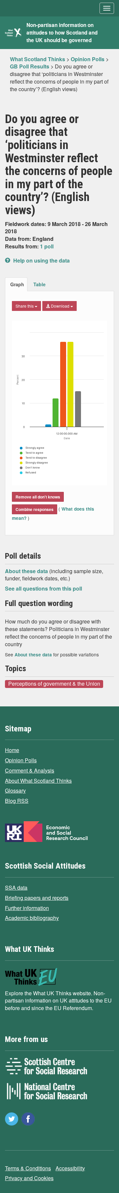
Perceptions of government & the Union (54, 683)
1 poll (47, 246)
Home (12, 750)
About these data (27, 571)
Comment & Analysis (29, 770)
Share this (25, 306)
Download (60, 306)
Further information (27, 908)
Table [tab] (39, 284)
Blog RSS (16, 800)
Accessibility (70, 1168)
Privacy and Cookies (29, 1178)
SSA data (16, 887)
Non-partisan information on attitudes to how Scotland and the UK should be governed (62, 32)
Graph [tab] (17, 284)
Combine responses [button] (35, 509)
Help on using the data (41, 260)
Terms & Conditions (28, 1168)
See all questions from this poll (43, 588)
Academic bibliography (32, 918)
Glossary (15, 790)
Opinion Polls (21, 760)
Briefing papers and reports (36, 897)
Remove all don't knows (38, 497)
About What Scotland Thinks (38, 780)
